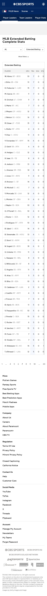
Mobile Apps (8, 406)
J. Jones (8, 176)
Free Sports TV (9, 389)
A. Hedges (9, 152)
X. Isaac (8, 158)
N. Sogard (8, 246)
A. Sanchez (9, 328)
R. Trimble (9, 340)
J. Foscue (8, 299)
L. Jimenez (9, 170)
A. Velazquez (10, 346)
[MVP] (40, 564)
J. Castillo (8, 293)
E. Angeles (9, 270)
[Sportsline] (33, 559)
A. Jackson (9, 164)
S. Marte (8, 106)
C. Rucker (8, 322)
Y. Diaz (7, 135)
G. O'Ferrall (9, 211)
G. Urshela (9, 252)
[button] (4, 4)
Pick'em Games (9, 380)
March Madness (10, 402)
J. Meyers (8, 111)
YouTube (7, 491)
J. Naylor (8, 205)
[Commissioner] (26, 564)
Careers (6, 422)
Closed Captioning (11, 461)
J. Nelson (8, 117)
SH (37, 71)
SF (42, 71)
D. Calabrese (10, 287)
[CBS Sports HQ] (34, 549)
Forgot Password (10, 542)
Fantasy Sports (9, 384)
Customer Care (9, 481)
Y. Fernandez (10, 141)
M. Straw (8, 123)
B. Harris (8, 305)
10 (35, 364)
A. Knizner (9, 182)
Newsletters (8, 533)
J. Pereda (8, 317)
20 (44, 364)
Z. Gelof (8, 147)
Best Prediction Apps (12, 398)
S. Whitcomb (10, 264)
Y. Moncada (9, 193)
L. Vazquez (9, 258)
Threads (6, 513)
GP (27, 71)
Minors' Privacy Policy (12, 455)
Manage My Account (12, 529)
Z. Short (8, 240)
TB (32, 71)
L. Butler (8, 129)
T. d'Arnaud (9, 352)
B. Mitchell (9, 188)
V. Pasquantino (10, 311)
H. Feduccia (9, 88)
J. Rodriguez (10, 223)
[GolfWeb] (31, 570)
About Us (7, 417)
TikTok (5, 496)
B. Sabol (8, 229)
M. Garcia (8, 94)
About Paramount (11, 426)
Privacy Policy (9, 450)
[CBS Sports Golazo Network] (23, 554)
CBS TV (6, 435)
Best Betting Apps (11, 393)
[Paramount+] (9, 564)
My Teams (7, 537)
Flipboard (7, 518)
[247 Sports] (15, 559)
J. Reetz (8, 217)
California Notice (10, 465)
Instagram (7, 500)
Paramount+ (8, 430)
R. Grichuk (9, 100)
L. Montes (8, 199)
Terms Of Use (9, 446)
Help (5, 476)
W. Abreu (8, 76)
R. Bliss (7, 281)
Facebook (7, 505)
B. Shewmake (10, 234)
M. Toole (8, 334)
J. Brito (7, 82)
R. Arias (8, 276)
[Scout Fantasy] (17, 569)
